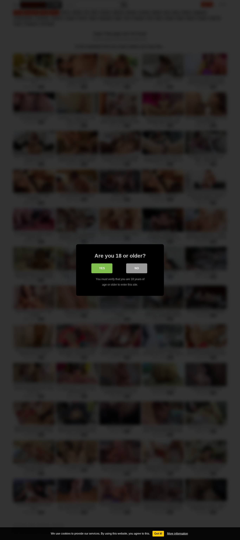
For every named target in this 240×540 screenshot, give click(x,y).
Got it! (158, 533)
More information (177, 533)
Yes (102, 268)
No (137, 268)
